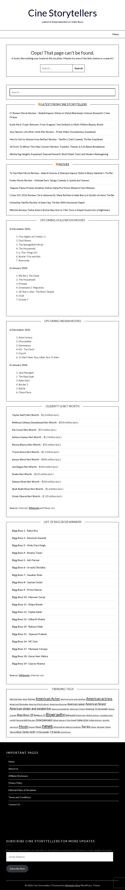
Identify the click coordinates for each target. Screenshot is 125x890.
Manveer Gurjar (37, 597)
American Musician (58, 704)
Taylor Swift (28, 731)
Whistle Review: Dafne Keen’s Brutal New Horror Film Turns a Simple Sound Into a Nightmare (60, 210)
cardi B (13, 720)
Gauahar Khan (34, 574)
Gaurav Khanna (36, 663)
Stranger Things (104, 727)
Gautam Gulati (34, 582)
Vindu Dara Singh (36, 545)
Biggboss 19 (39, 715)
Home (11, 761)
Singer (94, 727)
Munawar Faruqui (37, 648)
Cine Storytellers (62, 12)
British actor (80, 715)
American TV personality (96, 709)
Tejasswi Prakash (37, 634)
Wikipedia (34, 508)
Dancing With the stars (26, 720)
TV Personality (42, 732)
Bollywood (70, 715)
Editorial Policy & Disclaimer (22, 790)
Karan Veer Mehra (38, 656)
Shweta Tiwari (34, 552)
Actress (31, 699)
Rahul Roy (32, 530)
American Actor (48, 698)
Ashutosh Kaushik (36, 537)
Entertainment (44, 719)
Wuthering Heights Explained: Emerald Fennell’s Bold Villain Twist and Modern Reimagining (59, 154)
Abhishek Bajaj (16, 699)
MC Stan (33, 641)
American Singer (95, 704)
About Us (13, 768)
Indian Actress (95, 720)
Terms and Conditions (19, 797)
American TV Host (77, 709)
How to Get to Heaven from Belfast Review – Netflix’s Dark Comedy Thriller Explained (56, 139)
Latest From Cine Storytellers (64, 104)
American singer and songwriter (30, 708)
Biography (55, 714)
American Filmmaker (19, 704)
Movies (64, 164)
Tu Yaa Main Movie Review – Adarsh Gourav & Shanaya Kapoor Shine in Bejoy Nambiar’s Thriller (61, 173)
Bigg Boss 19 (25, 715)
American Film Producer (39, 704)
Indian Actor (83, 720)
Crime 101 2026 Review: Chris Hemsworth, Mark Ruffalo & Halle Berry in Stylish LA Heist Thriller (62, 195)
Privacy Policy (15, 782)
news (47, 726)
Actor (25, 699)
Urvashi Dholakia (36, 567)
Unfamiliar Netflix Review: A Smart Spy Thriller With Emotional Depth (47, 202)
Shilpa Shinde (35, 604)
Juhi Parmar (33, 560)
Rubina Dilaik (35, 626)
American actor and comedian (73, 699)
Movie (23, 726)
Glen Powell (71, 720)
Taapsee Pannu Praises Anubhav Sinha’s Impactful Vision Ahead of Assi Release (52, 187)
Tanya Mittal (15, 732)
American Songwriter (60, 709)
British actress (92, 715)
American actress (99, 698)
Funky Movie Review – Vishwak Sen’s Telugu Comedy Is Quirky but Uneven (49, 180)
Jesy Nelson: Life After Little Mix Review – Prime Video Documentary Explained (53, 131)
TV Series (55, 731)
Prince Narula (34, 589)
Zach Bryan (66, 732)
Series (86, 726)
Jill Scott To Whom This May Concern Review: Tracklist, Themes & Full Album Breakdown (57, 146)
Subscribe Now (17, 868)
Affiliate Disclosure (18, 775)
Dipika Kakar (35, 611)
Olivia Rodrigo (59, 727)
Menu (115, 34)
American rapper (76, 704)
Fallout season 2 (59, 720)
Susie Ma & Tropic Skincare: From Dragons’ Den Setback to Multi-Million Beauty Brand (56, 124)
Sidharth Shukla (36, 619)
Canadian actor (106, 715)
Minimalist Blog (72, 885)
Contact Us (14, 804)
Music (38, 726)
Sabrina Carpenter (73, 727)
